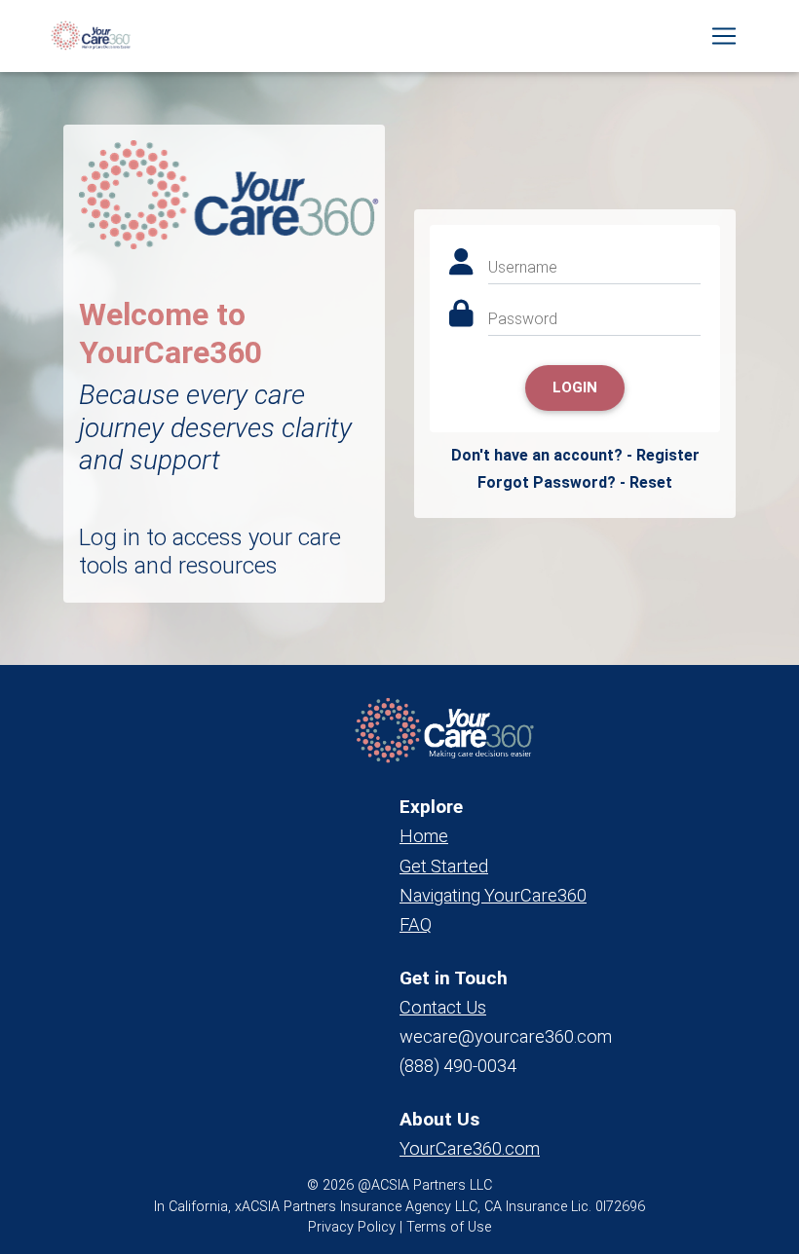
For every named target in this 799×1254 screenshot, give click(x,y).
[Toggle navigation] (724, 36)
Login (574, 387)
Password (522, 319)
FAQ (416, 924)
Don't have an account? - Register (575, 455)
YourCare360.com (470, 1148)
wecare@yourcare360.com (506, 1036)
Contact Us (443, 1007)
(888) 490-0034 (458, 1065)
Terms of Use (448, 1227)
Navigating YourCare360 (493, 895)
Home (424, 836)
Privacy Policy (352, 1227)
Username (522, 267)
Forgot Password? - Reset (574, 482)
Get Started (444, 866)
